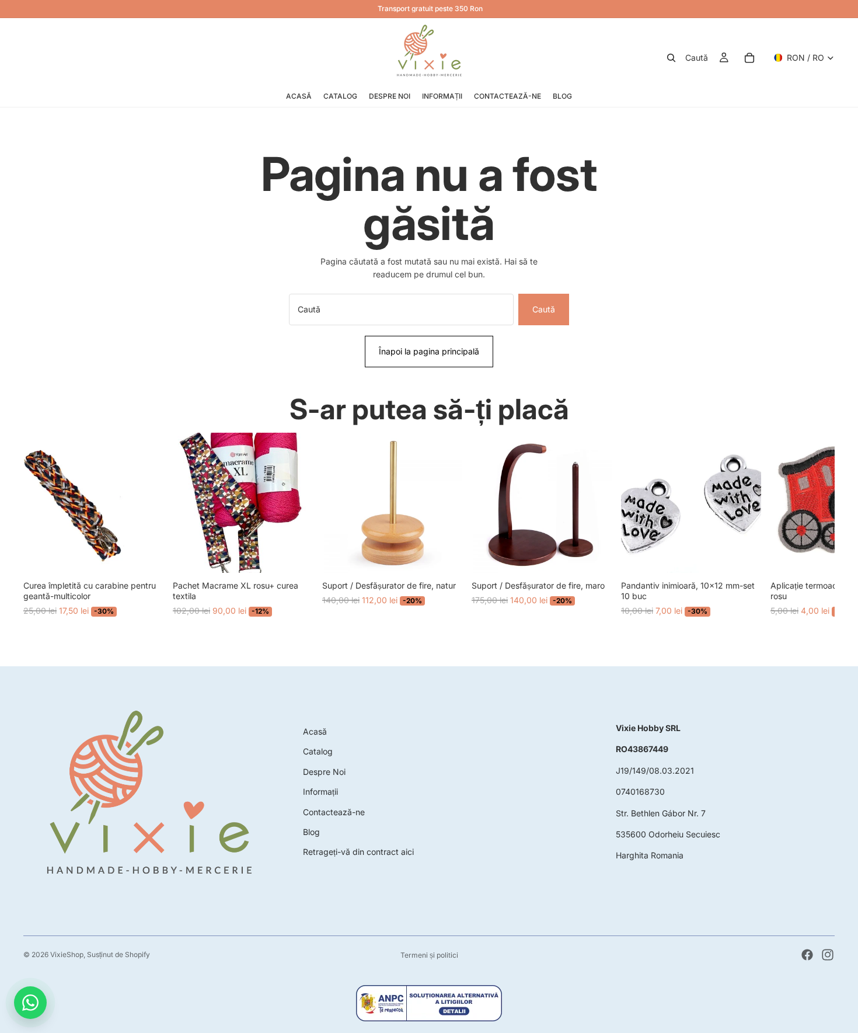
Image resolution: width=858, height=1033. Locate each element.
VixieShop (66, 954)
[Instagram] (828, 955)
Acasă (315, 731)
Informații (320, 792)
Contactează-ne (334, 812)
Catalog (318, 751)
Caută (543, 309)
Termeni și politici (429, 955)
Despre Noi (324, 772)
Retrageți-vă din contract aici (358, 852)
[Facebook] (807, 955)
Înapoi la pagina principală (429, 351)
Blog (311, 832)
